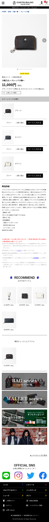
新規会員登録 (33, 501)
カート (47, 3)
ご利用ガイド (10, 501)
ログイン (41, 4)
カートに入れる (34, 123)
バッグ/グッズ (31, 490)
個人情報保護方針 (16, 515)
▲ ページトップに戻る (38, 455)
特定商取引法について (30, 515)
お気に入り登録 (11, 93)
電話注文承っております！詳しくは (24, 7)
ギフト (28, 495)
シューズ (6, 495)
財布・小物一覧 (13, 11)
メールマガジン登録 (35, 505)
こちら (19, 250)
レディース (30, 485)
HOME (4, 11)
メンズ (5, 485)
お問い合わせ (10, 510)
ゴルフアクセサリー (10, 490)
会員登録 (36, 258)
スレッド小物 (25, 11)
